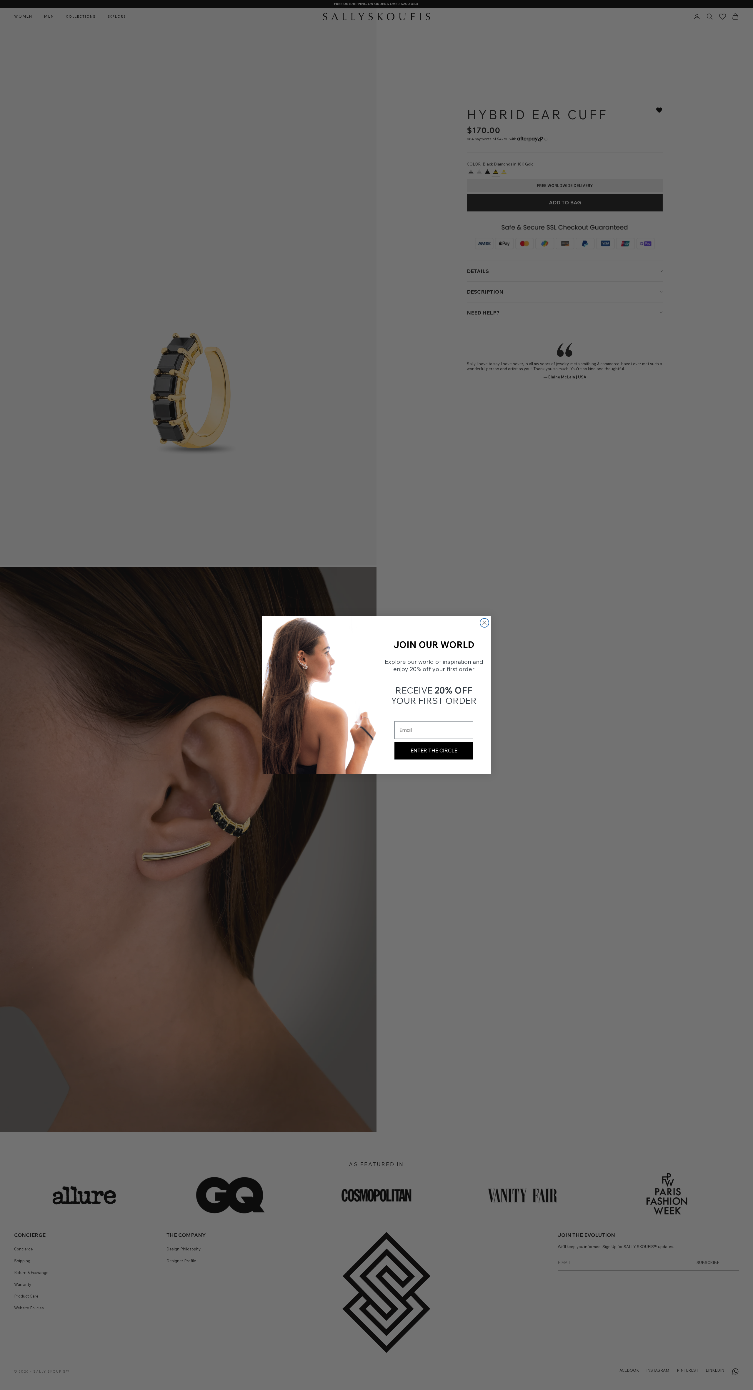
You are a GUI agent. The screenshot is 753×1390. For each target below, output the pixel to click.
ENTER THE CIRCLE (434, 750)
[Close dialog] (484, 622)
